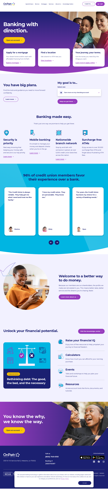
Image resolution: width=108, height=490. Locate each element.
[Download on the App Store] (85, 457)
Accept (85, 483)
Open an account (13, 40)
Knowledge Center (68, 4)
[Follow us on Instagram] (104, 461)
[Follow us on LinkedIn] (94, 461)
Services (51, 4)
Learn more (10, 99)
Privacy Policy (65, 479)
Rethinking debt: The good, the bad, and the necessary (26, 381)
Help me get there (66, 101)
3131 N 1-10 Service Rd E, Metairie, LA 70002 (19, 461)
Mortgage (44, 4)
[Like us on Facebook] (99, 461)
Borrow (37, 4)
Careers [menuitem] (101, 473)
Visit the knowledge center (90, 331)
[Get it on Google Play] (98, 457)
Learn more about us (68, 297)
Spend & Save (29, 4)
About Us (58, 4)
